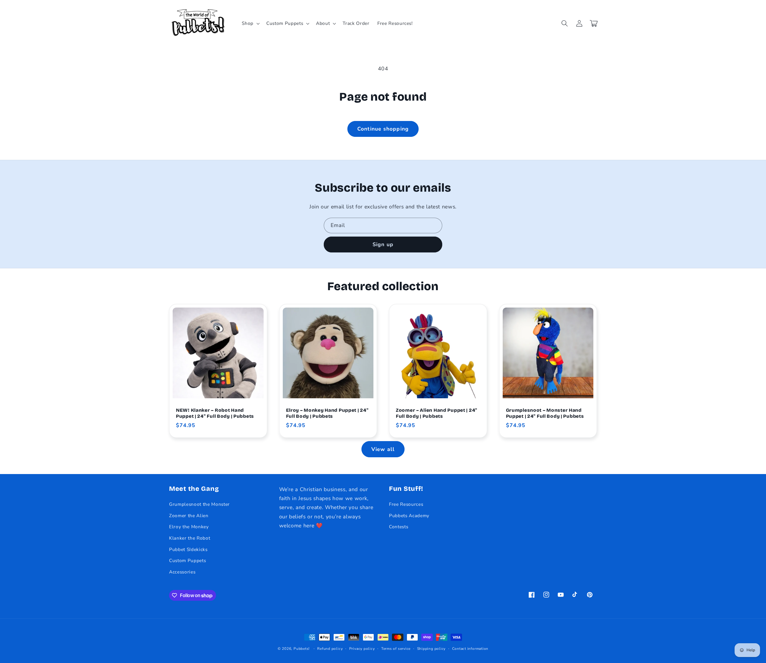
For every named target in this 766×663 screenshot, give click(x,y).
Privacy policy (362, 648)
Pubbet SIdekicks (188, 549)
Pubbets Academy (409, 515)
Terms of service (396, 648)
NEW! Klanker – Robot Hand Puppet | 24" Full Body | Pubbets (215, 413)
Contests (398, 526)
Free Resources (406, 504)
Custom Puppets (187, 560)
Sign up (383, 244)
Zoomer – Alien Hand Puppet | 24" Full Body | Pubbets (436, 413)
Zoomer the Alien (189, 515)
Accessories (182, 572)
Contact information (470, 648)
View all (383, 449)
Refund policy (330, 648)
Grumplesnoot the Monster (199, 504)
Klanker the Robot (189, 538)
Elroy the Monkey (189, 526)
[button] (250, 23)
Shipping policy (431, 648)
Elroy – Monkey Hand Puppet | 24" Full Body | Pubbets (327, 413)
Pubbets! (302, 648)
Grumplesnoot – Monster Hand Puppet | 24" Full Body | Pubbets (545, 413)
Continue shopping (383, 128)
